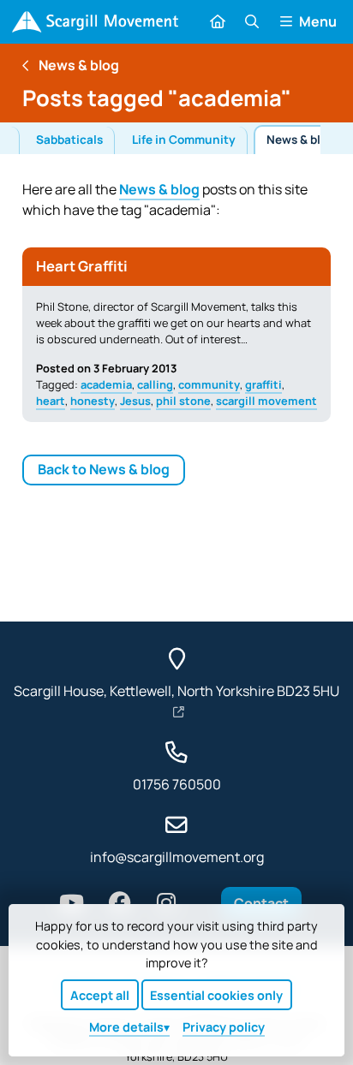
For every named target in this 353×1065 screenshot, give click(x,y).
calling (155, 384)
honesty (92, 400)
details (126, 1027)
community (209, 384)
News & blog (300, 139)
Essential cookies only (216, 995)
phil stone (183, 400)
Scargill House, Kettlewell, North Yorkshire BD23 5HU (176, 690)
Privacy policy (223, 1027)
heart (50, 400)
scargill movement (266, 400)
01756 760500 (177, 784)
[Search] (251, 21)
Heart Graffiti (82, 266)
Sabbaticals (69, 139)
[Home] (95, 21)
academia (106, 384)
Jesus (135, 400)
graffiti (263, 384)
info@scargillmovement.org (177, 857)
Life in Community (184, 139)
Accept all (99, 995)
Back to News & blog (104, 469)
